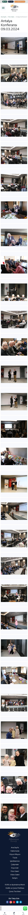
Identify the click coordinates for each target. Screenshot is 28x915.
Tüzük (15, 858)
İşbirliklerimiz (15, 861)
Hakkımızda (14, 851)
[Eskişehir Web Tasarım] (0, 908)
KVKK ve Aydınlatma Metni (15, 885)
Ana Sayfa (15, 847)
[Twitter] (17, 902)
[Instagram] (11, 902)
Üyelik (11, 1)
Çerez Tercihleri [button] (15, 891)
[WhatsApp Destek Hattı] (25, 908)
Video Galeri (15, 875)
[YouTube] (14, 902)
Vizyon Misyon (14, 854)
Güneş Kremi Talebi (20, 1)
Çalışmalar (15, 864)
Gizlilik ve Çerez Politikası (15, 888)
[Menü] (3, 7)
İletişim (15, 878)
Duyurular (15, 868)
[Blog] (20, 902)
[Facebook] (7, 902)
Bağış (5, 1)
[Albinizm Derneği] (17, 8)
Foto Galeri (15, 871)
